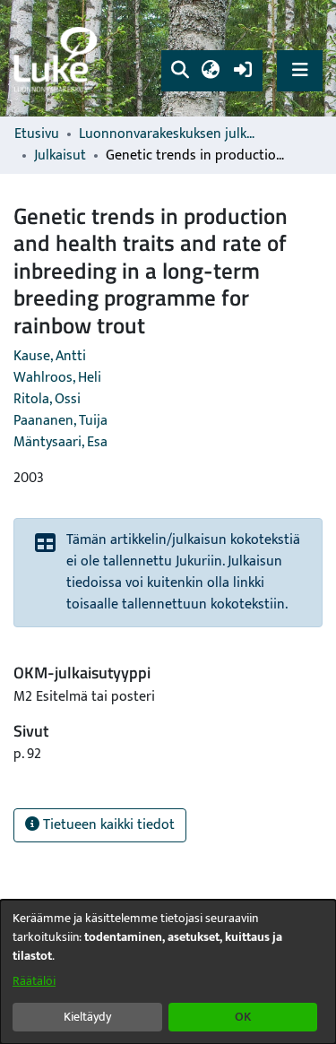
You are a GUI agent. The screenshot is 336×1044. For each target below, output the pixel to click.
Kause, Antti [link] (49, 356)
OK (243, 1016)
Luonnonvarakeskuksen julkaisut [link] (168, 134)
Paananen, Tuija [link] (60, 421)
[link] (58, 59)
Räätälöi (34, 980)
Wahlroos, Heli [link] (57, 378)
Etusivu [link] (36, 134)
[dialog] (168, 972)
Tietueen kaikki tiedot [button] (107, 825)
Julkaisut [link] (60, 156)
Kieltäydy (87, 1016)
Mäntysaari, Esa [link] (60, 442)
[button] (179, 71)
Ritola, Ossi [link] (47, 399)
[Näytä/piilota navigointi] (300, 70)
